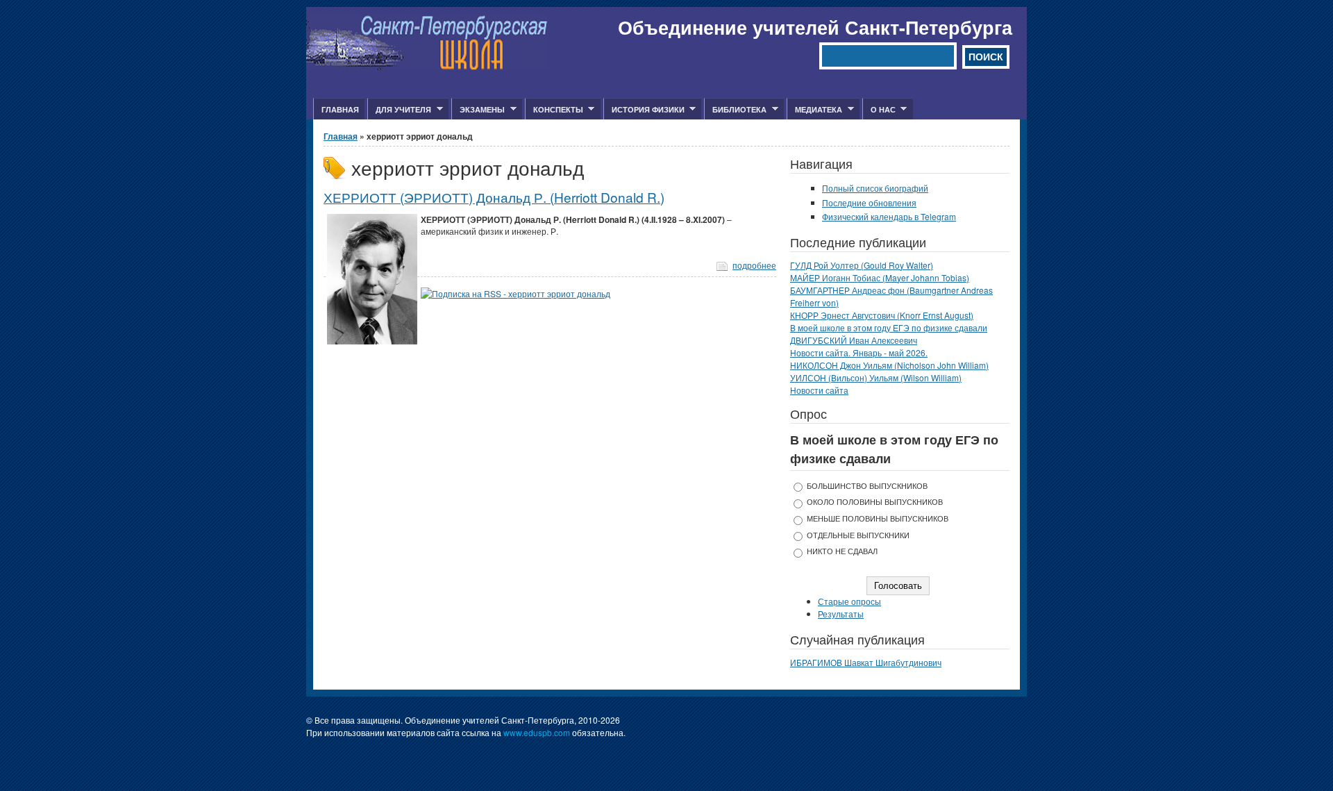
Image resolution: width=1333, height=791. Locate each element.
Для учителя (399, 109)
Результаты (841, 613)
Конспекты (554, 109)
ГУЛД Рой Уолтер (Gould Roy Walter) (861, 265)
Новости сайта (819, 390)
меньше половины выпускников (877, 518)
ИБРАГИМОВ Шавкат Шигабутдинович (865, 662)
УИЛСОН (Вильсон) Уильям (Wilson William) (876, 377)
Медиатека (814, 109)
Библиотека (735, 109)
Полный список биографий (875, 188)
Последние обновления (869, 202)
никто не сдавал (842, 551)
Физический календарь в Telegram (889, 216)
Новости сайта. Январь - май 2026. (859, 352)
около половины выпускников (875, 502)
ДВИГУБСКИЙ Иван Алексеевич (853, 340)
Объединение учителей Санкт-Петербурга (815, 27)
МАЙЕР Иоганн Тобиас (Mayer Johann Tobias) (879, 277)
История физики (644, 109)
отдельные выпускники (858, 535)
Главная (340, 109)
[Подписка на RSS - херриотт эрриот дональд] (515, 293)
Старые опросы (849, 601)
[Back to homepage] (427, 66)
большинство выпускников (867, 486)
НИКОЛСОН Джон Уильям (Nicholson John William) (889, 365)
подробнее (754, 265)
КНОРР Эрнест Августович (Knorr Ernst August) (881, 315)
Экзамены (478, 109)
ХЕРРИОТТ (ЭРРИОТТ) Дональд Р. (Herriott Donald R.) (494, 197)
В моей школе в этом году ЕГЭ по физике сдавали (888, 327)
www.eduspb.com (536, 732)
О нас (879, 109)
